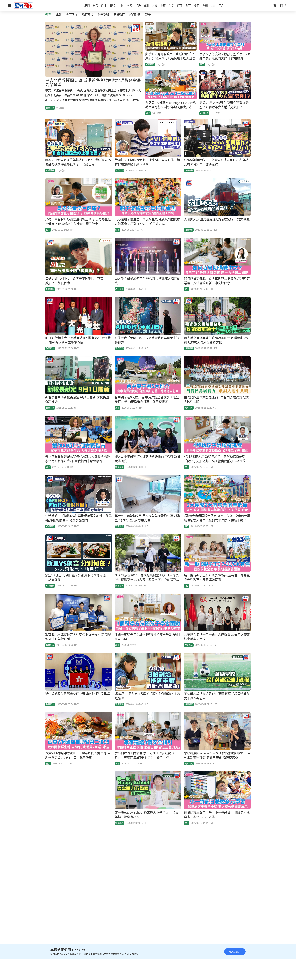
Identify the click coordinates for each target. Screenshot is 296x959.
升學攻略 (103, 14)
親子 (148, 14)
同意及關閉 (234, 951)
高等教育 (119, 14)
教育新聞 (71, 14)
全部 (59, 14)
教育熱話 (87, 14)
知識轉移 (135, 14)
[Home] (23, 5)
